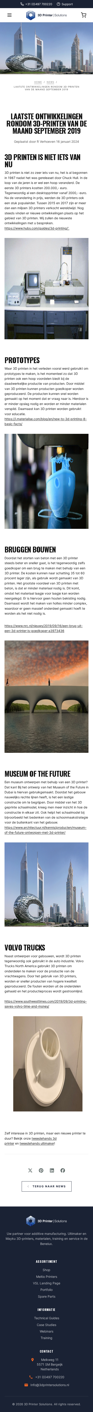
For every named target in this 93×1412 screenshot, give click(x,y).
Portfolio (46, 1290)
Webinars (46, 1331)
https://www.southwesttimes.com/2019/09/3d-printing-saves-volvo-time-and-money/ (46, 1003)
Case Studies (46, 1325)
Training (46, 1338)
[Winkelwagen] (83, 15)
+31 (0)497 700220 (49, 1377)
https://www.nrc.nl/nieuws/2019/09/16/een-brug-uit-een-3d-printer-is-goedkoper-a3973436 (44, 628)
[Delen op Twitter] (30, 1170)
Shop (46, 1270)
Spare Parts (46, 1296)
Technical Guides (46, 1318)
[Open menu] (9, 15)
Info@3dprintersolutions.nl (49, 1385)
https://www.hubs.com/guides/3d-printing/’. (37, 228)
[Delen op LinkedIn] (51, 1170)
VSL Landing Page (46, 1283)
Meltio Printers (46, 1276)
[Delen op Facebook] (62, 1170)
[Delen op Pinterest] (41, 1170)
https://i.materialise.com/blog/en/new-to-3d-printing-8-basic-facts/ (46, 421)
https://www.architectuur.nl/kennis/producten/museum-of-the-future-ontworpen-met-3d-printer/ (45, 830)
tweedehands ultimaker (37, 1143)
